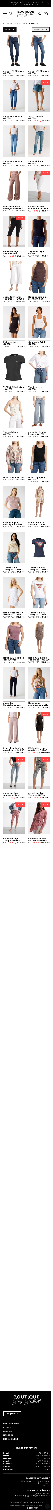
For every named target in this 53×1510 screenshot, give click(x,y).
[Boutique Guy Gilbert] (25, 13)
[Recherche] (10, 13)
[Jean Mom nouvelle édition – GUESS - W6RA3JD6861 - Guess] (39, 1231)
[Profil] (40, 13)
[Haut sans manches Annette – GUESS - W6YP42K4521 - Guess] (39, 688)
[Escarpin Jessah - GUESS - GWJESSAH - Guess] (39, 1367)
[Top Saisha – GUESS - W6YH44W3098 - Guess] (14, 417)
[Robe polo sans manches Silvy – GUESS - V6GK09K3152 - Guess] (39, 1141)
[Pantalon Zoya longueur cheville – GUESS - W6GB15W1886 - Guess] (39, 1005)
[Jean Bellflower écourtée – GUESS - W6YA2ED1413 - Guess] (14, 281)
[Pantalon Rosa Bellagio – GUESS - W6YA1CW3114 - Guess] (14, 191)
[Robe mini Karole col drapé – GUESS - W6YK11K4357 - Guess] (39, 642)
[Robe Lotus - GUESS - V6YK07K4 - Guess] (14, 326)
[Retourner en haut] (47, 1506)
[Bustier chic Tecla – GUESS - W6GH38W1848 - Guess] (14, 1096)
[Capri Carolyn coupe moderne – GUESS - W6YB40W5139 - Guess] (39, 191)
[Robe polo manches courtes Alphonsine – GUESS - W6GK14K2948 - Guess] (14, 1141)
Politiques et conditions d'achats (26, 1502)
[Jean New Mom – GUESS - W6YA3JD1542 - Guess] (14, 146)
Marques (8, 1435)
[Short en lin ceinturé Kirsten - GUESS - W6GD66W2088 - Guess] (14, 1186)
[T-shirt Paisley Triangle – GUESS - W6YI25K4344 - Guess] (39, 552)
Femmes (7, 1427)
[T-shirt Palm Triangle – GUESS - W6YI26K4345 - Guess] (14, 552)
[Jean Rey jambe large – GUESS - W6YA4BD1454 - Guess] (39, 417)
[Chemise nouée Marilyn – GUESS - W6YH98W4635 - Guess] (39, 823)
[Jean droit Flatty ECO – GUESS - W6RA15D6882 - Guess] (39, 1186)
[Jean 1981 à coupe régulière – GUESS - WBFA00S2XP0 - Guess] (14, 915)
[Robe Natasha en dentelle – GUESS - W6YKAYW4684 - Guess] (14, 597)
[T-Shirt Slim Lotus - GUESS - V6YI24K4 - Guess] (14, 372)
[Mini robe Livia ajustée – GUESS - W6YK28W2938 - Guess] (39, 733)
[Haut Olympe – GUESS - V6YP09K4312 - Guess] (39, 462)
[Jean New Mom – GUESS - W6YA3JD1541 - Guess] (14, 101)
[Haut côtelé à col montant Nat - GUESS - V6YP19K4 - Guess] (39, 281)
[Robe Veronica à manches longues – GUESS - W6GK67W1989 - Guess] (39, 960)
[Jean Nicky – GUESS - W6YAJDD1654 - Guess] (39, 146)
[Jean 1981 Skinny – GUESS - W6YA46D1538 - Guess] (39, 56)
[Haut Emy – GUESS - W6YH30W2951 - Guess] (14, 462)
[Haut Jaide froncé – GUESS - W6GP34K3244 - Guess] (14, 1051)
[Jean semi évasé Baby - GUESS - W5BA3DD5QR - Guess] (14, 1367)
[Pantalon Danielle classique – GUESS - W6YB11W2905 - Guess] (14, 733)
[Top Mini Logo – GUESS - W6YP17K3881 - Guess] (39, 236)
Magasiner (12, 1414)
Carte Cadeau (11, 1423)
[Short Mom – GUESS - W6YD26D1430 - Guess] (39, 101)
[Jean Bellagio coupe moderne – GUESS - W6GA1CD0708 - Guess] (14, 960)
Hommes (7, 1431)
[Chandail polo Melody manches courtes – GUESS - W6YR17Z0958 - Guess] (14, 507)
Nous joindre (10, 1439)
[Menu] (5, 13)
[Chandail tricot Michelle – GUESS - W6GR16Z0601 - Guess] (39, 1051)
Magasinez (8, 24)
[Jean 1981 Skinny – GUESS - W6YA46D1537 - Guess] (14, 56)
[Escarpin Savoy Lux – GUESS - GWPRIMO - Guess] (39, 1277)
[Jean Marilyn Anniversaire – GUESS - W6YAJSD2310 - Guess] (14, 778)
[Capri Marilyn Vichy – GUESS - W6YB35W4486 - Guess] (39, 778)
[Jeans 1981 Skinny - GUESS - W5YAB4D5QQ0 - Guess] (39, 915)
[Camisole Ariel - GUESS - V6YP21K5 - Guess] (39, 326)
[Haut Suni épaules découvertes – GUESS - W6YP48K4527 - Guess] (14, 642)
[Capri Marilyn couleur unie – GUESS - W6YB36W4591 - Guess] (14, 236)
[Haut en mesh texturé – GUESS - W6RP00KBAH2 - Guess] (39, 1322)
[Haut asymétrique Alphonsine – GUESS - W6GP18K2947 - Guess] (39, 1096)
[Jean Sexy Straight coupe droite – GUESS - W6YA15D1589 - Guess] (14, 688)
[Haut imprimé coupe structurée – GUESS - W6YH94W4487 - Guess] (14, 870)
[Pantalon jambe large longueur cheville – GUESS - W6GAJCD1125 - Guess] (14, 1005)
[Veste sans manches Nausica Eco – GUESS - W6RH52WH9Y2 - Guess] (14, 1277)
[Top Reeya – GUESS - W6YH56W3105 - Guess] (39, 372)
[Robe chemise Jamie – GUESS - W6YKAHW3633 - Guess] (39, 507)
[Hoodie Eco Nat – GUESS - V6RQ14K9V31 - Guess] (14, 1231)
